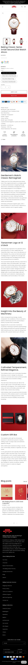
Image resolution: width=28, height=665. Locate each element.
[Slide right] (26, 41)
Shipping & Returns (7, 585)
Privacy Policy (6, 588)
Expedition (5, 614)
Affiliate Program (7, 594)
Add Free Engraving (7, 597)
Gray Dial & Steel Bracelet (9, 81)
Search (4, 577)
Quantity (3, 84)
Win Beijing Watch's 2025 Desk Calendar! (12, 502)
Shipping (2, 68)
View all (25, 481)
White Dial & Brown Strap (8, 73)
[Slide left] (1, 41)
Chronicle (5, 562)
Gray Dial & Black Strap (8, 79)
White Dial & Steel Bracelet (9, 76)
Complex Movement (8, 571)
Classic (4, 632)
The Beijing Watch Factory (9, 568)
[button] (2, 6)
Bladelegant (5, 611)
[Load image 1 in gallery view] (6, 41)
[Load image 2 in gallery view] (14, 41)
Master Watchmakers (8, 565)
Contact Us (5, 600)
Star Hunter (5, 623)
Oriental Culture (7, 608)
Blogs (4, 574)
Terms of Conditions (8, 591)
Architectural (6, 620)
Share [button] (3, 139)
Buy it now (14, 95)
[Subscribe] (23, 643)
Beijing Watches (8, 661)
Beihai (4, 635)
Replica (4, 617)
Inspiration (5, 629)
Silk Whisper (5, 626)
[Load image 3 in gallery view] (21, 41)
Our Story (5, 559)
